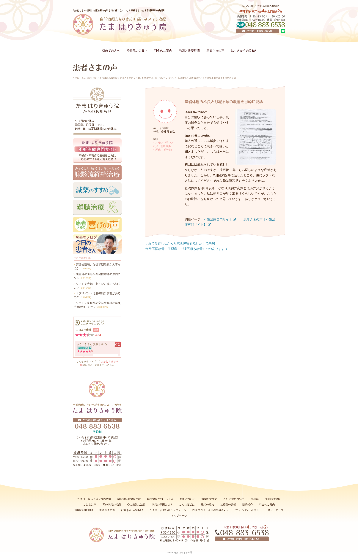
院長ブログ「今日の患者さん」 (210, 510)
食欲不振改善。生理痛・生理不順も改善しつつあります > (186, 248)
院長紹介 (247, 504)
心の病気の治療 (136, 504)
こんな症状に (187, 504)
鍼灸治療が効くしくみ (160, 499)
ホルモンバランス (163, 142)
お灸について (187, 499)
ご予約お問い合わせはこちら (98, 420)
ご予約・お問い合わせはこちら (242, 538)
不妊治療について (234, 499)
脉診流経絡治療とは (129, 499)
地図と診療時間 (189, 50)
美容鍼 (255, 499)
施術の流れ (207, 504)
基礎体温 (165, 146)
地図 (114, 437)
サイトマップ (275, 510)
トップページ (179, 515)
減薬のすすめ (209, 499)
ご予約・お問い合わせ (258, 31)
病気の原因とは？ (162, 504)
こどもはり (89, 504)
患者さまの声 (215, 50)
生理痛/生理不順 (162, 149)
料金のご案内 (163, 50)
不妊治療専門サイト (218, 219)
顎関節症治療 (273, 499)
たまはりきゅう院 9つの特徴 (94, 499)
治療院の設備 (228, 504)
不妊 (155, 146)
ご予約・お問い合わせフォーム (168, 510)
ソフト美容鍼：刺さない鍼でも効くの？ (97, 285)
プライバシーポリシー (248, 510)
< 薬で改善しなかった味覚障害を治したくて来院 (180, 243)
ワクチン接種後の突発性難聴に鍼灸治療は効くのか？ (97, 305)
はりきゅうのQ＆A (243, 50)
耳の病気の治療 (112, 504)
